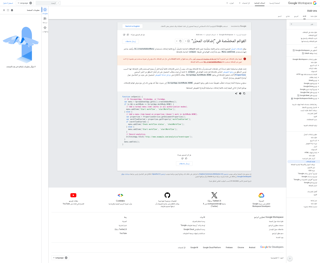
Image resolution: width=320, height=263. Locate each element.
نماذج (288, 16)
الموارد (231, 3)
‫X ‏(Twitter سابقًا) (121, 229)
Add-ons (312, 10)
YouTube (123, 233)
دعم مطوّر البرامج (277, 233)
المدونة (124, 221)
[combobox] (48, 3)
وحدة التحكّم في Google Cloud (194, 229)
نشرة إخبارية (123, 225)
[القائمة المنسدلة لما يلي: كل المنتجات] (239, 3)
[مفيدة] (128, 35)
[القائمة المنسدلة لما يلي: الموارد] (226, 3)
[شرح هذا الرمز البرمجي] (236, 93)
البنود (281, 258)
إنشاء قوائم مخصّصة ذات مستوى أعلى (204, 59)
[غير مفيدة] (124, 35)
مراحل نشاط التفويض (163, 75)
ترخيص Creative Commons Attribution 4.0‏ (213, 174)
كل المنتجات (246, 3)
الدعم (280, 16)
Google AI (194, 247)
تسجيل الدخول (8, 3)
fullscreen (8, 10)
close (4, 10)
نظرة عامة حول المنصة (276, 221)
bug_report (12, 10)
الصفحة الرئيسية (275, 3)
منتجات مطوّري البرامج (276, 225)
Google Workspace (226, 35)
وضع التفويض (228, 72)
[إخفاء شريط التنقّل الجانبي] (289, 258)
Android (252, 247)
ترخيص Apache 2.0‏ (158, 174)
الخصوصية (274, 258)
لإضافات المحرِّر (236, 49)
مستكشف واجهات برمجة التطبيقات (194, 233)
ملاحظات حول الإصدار (276, 229)
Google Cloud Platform (212, 247)
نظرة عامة (314, 16)
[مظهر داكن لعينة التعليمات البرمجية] (240, 93)
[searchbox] (303, 24)
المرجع (296, 16)
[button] (303, 65)
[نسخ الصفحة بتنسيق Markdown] (180, 41)
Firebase (229, 247)
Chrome (241, 247)
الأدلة (304, 16)
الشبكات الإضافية (259, 3)
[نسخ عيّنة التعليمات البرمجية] (244, 93)
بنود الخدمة (279, 237)
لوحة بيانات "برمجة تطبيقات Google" (192, 225)
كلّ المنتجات (182, 247)
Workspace (305, 3)
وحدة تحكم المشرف (198, 221)
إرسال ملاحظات (130, 41)
